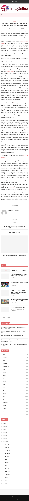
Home (15, 387)
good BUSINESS (16, 102)
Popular (14, 270)
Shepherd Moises (13, 28)
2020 (4, 441)
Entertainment (15, 366)
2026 (4, 423)
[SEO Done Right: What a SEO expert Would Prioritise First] (5, 309)
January (7, 477)
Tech (15, 411)
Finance (15, 375)
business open (12, 187)
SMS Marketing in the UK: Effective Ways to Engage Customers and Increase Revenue (19, 292)
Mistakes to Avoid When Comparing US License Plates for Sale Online (19, 300)
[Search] (27, 15)
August (6, 456)
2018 (4, 483)
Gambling (15, 381)
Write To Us (14, 1)
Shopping (15, 408)
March (6, 471)
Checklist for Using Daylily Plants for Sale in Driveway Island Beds (19, 275)
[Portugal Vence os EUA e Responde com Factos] (5, 284)
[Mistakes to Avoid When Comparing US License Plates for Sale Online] (5, 301)
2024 (4, 429)
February (7, 474)
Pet (15, 399)
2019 (4, 480)
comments (23, 270)
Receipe (15, 405)
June (6, 462)
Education (15, 363)
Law (15, 390)
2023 (4, 432)
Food (15, 378)
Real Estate (15, 402)
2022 (4, 435)
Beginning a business (6, 31)
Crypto (15, 360)
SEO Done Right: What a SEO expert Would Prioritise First (18, 308)
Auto (15, 354)
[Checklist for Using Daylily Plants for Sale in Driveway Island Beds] (5, 276)
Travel (15, 414)
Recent (6, 270)
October (6, 450)
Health (15, 384)
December (7, 444)
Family (15, 369)
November (7, 447)
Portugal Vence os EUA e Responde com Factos (19, 283)
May (6, 465)
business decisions (10, 71)
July (6, 459)
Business (15, 357)
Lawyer (15, 393)
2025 (4, 426)
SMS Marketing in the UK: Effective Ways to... (14, 255)
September (7, 453)
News (15, 396)
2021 (4, 438)
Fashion (15, 372)
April (6, 468)
